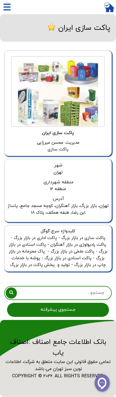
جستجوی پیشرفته (58, 309)
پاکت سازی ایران (84, 28)
